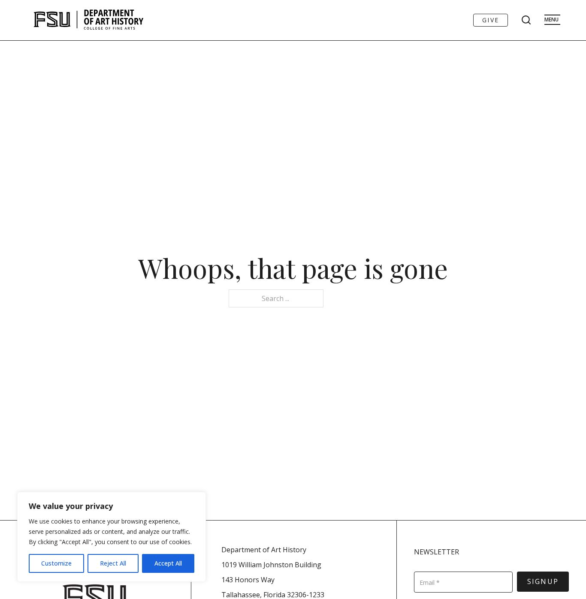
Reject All (113, 563)
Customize (56, 563)
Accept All (168, 563)
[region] (111, 537)
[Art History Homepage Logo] (88, 20)
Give (490, 20)
